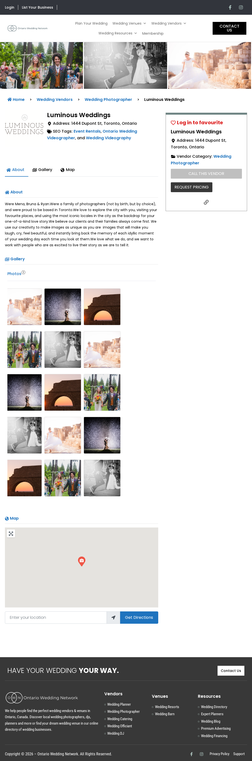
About (16, 192)
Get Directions (139, 617)
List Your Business (37, 7)
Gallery (17, 259)
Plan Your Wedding (91, 23)
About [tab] (18, 169)
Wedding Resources (115, 33)
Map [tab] (70, 169)
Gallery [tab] (45, 169)
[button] (19, 65)
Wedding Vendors (166, 23)
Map (14, 518)
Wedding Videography (108, 138)
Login (9, 7)
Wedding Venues (127, 23)
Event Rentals (87, 131)
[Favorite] (197, 122)
